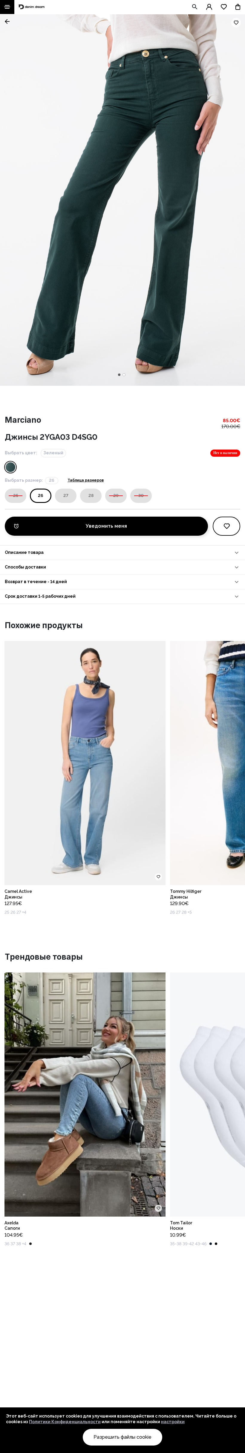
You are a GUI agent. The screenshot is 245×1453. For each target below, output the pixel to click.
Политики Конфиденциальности (65, 1421)
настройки (173, 1421)
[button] (122, 553)
